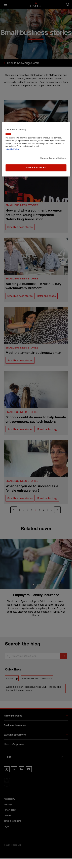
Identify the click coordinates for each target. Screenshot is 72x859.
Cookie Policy (12, 149)
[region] (36, 149)
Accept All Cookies (36, 168)
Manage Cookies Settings (53, 158)
